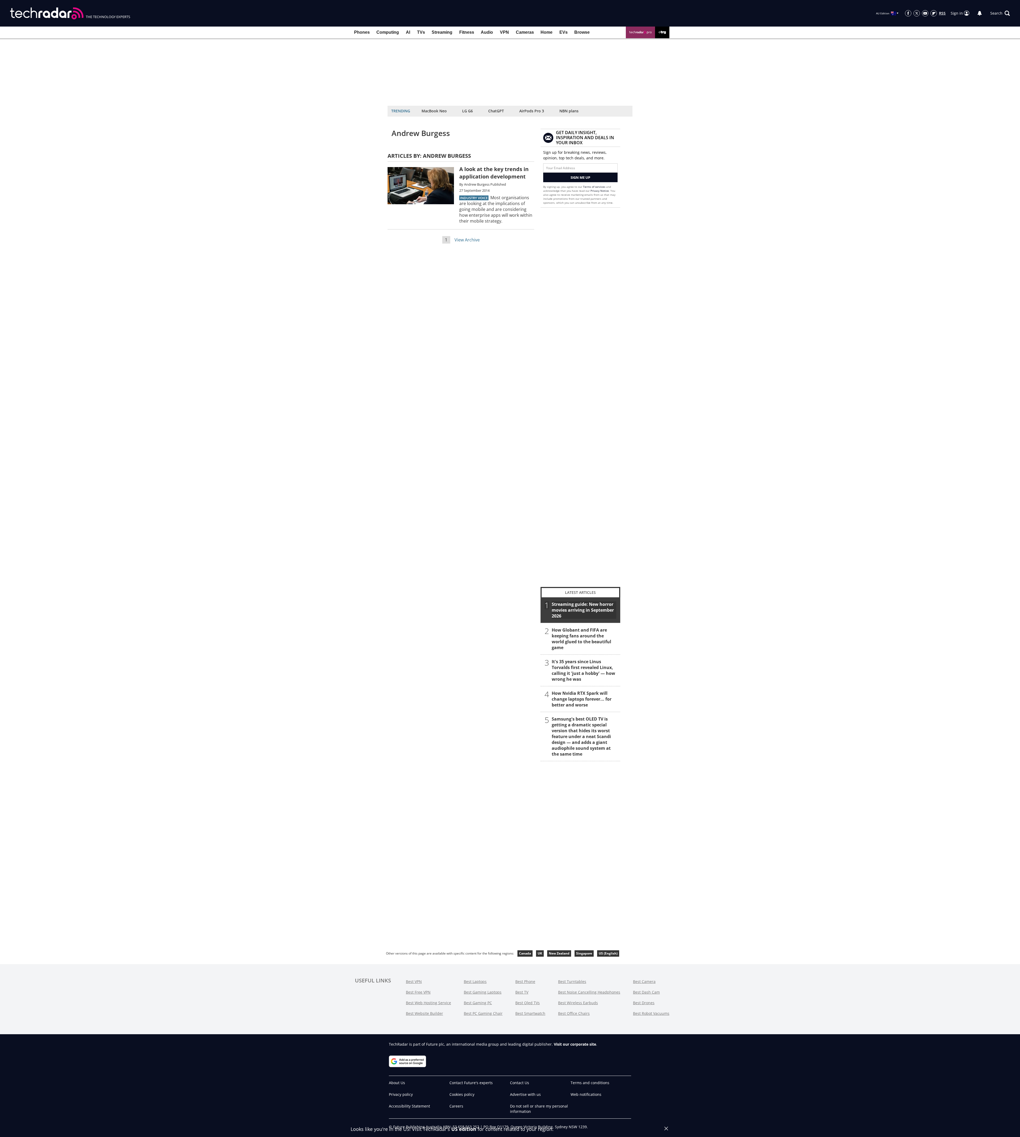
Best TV (521, 992)
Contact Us (519, 1082)
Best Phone (525, 981)
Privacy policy (401, 1094)
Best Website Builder (424, 1013)
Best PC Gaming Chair (483, 1013)
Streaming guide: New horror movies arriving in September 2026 (583, 610)
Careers (456, 1106)
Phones (362, 32)
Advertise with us (525, 1094)
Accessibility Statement (409, 1106)
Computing (387, 32)
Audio (487, 32)
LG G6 (467, 110)
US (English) (608, 953)
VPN (504, 32)
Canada (525, 953)
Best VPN (414, 981)
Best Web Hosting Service (428, 1002)
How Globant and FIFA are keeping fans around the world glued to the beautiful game (581, 638)
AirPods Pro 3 (531, 110)
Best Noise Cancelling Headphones (589, 992)
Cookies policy (461, 1094)
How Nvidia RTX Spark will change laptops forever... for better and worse (581, 699)
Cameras (525, 32)
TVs (421, 32)
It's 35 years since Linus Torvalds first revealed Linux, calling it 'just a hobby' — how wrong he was (583, 670)
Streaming (442, 32)
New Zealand (559, 953)
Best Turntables (572, 981)
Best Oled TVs (527, 1002)
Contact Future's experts (471, 1082)
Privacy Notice (599, 191)
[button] (1000, 13)
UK (540, 953)
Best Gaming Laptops (483, 992)
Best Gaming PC (478, 1002)
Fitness (466, 32)
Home (546, 32)
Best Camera (644, 981)
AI (408, 32)
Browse (582, 32)
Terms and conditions (590, 1082)
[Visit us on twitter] (916, 13)
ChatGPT (496, 110)
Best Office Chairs (574, 1013)
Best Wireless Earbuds (578, 1002)
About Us (397, 1082)
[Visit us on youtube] (925, 13)
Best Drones (643, 1002)
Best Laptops (475, 981)
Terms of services (594, 187)
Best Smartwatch (530, 1013)
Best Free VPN (418, 992)
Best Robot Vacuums (651, 1013)
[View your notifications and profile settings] (979, 13)
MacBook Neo (434, 110)
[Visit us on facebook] (908, 13)
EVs (563, 32)
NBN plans (569, 110)
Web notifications (586, 1094)
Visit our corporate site (575, 1044)
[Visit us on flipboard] (933, 13)
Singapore (584, 953)
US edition (463, 1129)
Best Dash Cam (646, 992)
